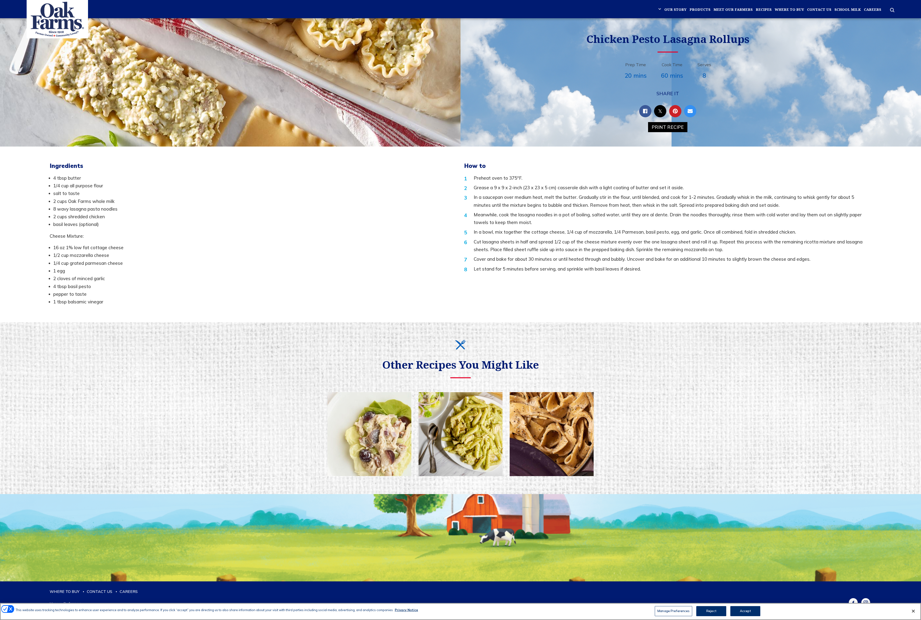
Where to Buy (789, 9)
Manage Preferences (673, 611)
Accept (745, 611)
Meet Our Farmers (733, 9)
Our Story (675, 9)
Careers (872, 9)
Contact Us (819, 9)
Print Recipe (668, 127)
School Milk (847, 9)
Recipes (764, 9)
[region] (460, 611)
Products (700, 9)
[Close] (913, 611)
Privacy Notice (406, 610)
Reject (711, 611)
